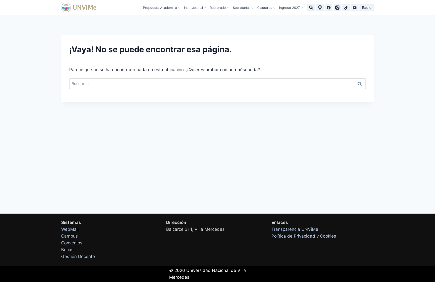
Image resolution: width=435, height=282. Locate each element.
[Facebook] (328, 7)
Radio (366, 7)
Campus (69, 236)
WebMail (70, 229)
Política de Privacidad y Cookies (303, 236)
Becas (67, 249)
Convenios (71, 242)
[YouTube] (354, 7)
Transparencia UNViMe (294, 229)
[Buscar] (311, 7)
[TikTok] (346, 7)
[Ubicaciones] (320, 7)
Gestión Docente (78, 256)
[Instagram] (337, 7)
